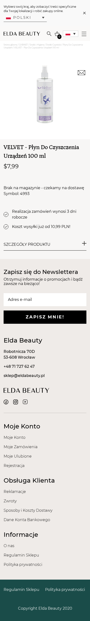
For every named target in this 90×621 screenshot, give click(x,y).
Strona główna (10, 45)
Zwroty (10, 501)
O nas (9, 545)
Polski (22, 17)
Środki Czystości (53, 45)
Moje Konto (14, 437)
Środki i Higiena (37, 45)
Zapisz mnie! (45, 317)
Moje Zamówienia (20, 447)
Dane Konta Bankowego (27, 520)
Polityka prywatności (23, 564)
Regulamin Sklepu (21, 555)
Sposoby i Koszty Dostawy (28, 510)
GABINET (23, 45)
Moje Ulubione (18, 456)
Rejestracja (14, 465)
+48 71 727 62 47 (19, 366)
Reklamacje (15, 491)
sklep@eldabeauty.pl (24, 375)
